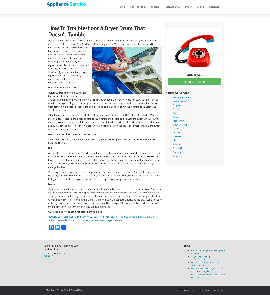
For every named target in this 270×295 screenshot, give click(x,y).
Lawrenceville (110, 216)
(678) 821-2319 (194, 81)
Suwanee (83, 220)
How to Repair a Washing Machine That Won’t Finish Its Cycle (207, 270)
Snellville (87, 216)
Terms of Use (76, 290)
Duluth (78, 216)
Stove (200, 7)
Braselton (69, 216)
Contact (214, 7)
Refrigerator (138, 7)
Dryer (188, 7)
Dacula (118, 220)
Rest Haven (144, 216)
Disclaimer (50, 290)
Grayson (109, 220)
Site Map (61, 253)
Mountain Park (96, 220)
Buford (51, 220)
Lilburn (154, 216)
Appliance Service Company (195, 290)
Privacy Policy (63, 290)
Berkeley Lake (55, 216)
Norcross (73, 220)
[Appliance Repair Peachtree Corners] (66, 4)
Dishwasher (172, 7)
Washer (155, 7)
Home (121, 7)
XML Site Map (49, 256)
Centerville (62, 220)
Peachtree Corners (127, 216)
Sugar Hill (97, 216)
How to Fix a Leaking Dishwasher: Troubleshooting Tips (205, 263)
